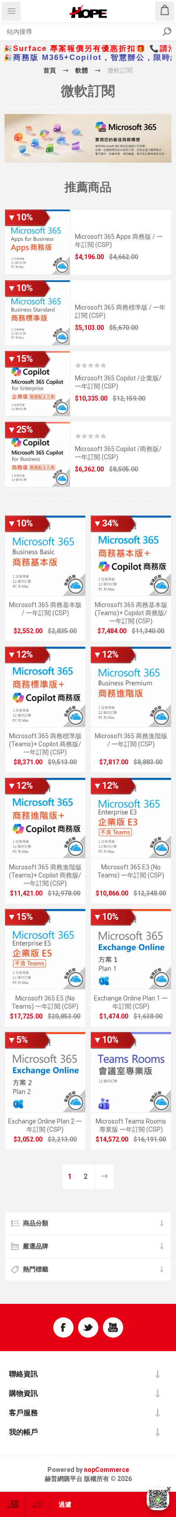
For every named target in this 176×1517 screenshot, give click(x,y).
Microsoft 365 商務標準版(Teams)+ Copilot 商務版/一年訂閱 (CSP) (45, 744)
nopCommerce (106, 1469)
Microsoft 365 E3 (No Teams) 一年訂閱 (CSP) (130, 871)
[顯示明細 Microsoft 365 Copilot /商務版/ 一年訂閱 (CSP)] (37, 454)
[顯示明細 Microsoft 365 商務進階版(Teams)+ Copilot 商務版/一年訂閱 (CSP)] (45, 818)
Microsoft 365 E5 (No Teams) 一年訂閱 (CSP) (45, 1002)
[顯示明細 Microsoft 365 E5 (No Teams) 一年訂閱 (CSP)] (45, 949)
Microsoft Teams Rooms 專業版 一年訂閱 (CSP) (131, 1125)
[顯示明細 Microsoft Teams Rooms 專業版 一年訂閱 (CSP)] (131, 1072)
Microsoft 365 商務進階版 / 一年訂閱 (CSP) (131, 740)
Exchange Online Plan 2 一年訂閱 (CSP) (45, 1125)
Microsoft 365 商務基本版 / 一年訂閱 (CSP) (45, 609)
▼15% (20, 358)
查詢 (167, 32)
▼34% (106, 523)
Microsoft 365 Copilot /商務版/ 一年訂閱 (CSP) (118, 453)
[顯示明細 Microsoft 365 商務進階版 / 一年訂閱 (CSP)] (131, 687)
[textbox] (79, 32)
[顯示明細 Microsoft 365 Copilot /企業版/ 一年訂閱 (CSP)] (37, 383)
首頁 (49, 70)
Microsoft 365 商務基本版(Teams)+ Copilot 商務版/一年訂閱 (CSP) (131, 613)
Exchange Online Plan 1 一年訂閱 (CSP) (131, 1002)
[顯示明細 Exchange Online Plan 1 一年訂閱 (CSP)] (131, 949)
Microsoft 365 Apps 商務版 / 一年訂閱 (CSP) (119, 240)
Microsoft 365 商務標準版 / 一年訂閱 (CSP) (120, 311)
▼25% (20, 429)
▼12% (20, 654)
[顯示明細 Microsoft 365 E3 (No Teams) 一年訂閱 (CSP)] (131, 818)
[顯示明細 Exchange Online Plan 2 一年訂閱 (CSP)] (45, 1072)
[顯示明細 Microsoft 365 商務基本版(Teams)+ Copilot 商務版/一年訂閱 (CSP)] (131, 556)
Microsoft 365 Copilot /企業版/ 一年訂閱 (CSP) (118, 382)
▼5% (17, 1039)
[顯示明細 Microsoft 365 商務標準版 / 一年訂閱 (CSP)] (37, 312)
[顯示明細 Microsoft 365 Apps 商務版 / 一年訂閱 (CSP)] (37, 242)
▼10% (20, 217)
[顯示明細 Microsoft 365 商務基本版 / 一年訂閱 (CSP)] (45, 556)
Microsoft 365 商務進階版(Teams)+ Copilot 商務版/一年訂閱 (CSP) (45, 875)
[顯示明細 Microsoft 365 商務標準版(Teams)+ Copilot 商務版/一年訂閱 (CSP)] (45, 687)
